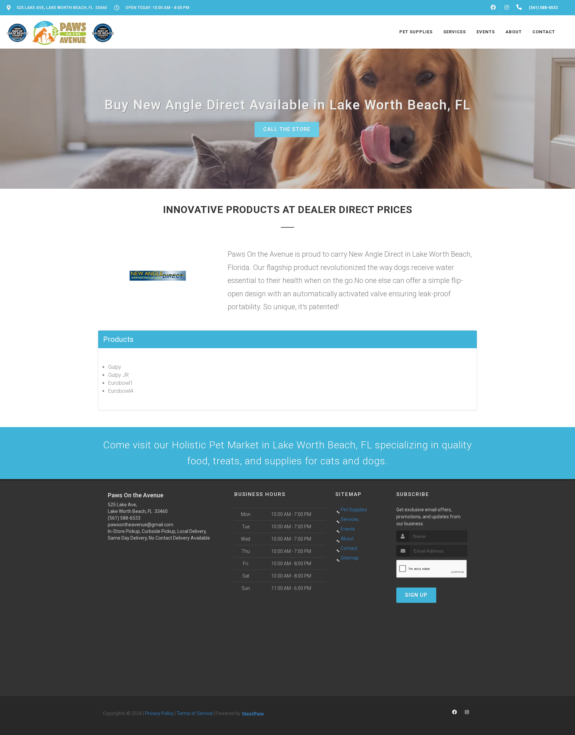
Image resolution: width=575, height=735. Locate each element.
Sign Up (416, 595)
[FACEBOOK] (493, 7)
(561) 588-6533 (124, 518)
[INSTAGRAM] (506, 7)
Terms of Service (195, 713)
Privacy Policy (159, 713)
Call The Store (286, 129)
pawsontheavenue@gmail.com (140, 524)
